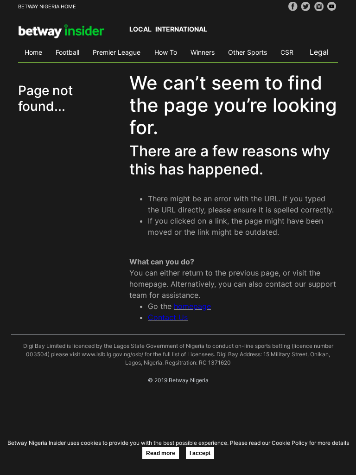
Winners (203, 52)
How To (165, 52)
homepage (192, 306)
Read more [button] (160, 453)
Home (33, 52)
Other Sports (247, 52)
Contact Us (168, 317)
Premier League (116, 52)
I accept (200, 453)
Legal (319, 52)
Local (140, 29)
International (181, 29)
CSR (286, 52)
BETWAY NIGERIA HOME (47, 6)
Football (67, 52)
